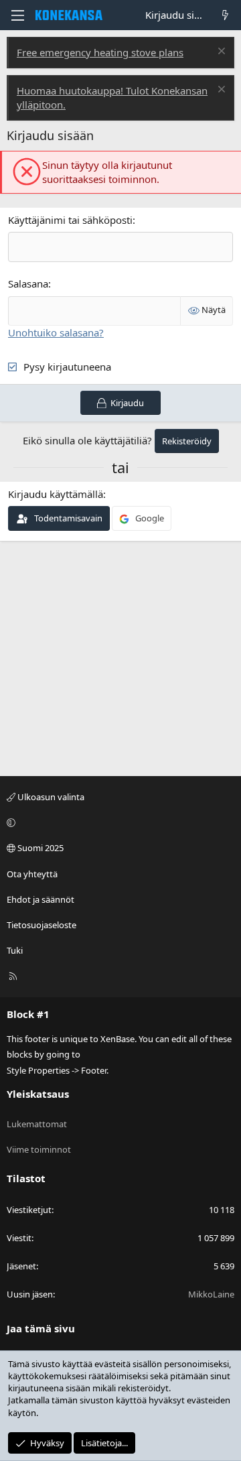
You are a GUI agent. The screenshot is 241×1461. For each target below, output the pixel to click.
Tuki (15, 950)
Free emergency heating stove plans (100, 52)
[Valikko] (17, 15)
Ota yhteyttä (32, 874)
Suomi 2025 (39, 848)
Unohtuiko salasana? (56, 332)
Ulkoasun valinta (49, 797)
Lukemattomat (37, 1124)
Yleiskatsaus (38, 1093)
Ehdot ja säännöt (40, 899)
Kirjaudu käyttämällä (55, 494)
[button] (118, 822)
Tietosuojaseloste (41, 925)
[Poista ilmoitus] (220, 53)
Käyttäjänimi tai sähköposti (70, 220)
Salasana (28, 283)
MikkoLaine (211, 1294)
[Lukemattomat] (225, 15)
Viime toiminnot (39, 1149)
